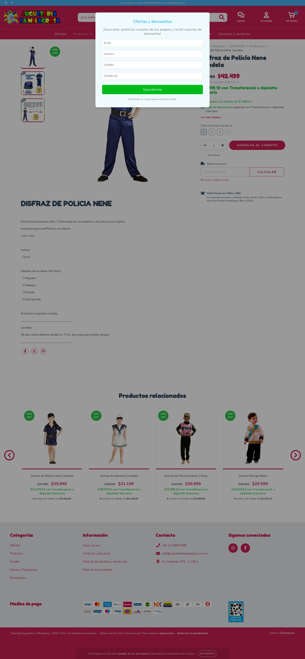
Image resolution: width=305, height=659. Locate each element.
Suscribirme (152, 89)
